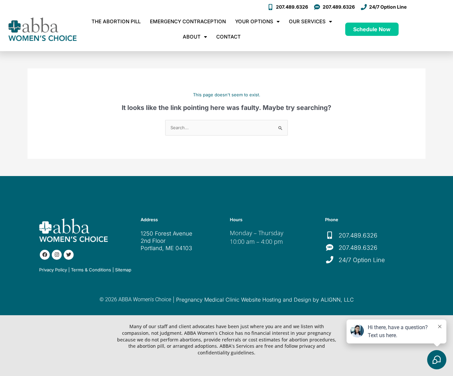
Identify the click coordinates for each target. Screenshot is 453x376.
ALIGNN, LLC (337, 299)
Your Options (254, 21)
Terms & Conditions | (92, 269)
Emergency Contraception (188, 21)
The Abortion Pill (116, 21)
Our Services (307, 21)
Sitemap (123, 269)
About (192, 37)
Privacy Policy (53, 269)
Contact (228, 37)
